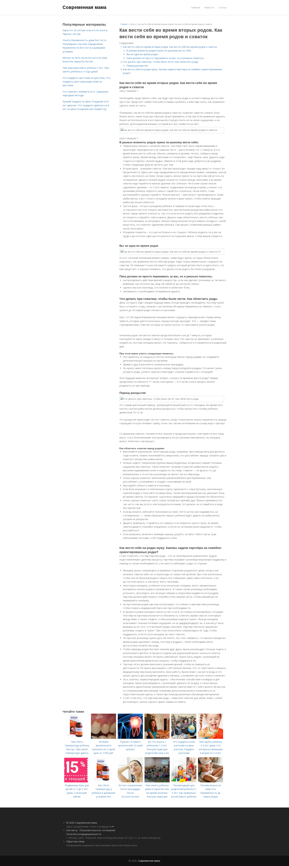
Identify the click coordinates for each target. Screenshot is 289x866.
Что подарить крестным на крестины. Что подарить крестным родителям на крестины (86, 81)
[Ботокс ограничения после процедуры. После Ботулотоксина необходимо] (130, 781)
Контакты (71, 830)
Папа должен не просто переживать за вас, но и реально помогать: (165, 58)
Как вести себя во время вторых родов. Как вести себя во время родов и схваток (170, 46)
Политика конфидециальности (83, 834)
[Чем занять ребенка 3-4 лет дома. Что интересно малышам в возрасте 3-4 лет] (210, 737)
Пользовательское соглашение (97, 830)
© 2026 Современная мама (81, 822)
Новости (209, 7)
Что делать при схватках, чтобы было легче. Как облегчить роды (160, 61)
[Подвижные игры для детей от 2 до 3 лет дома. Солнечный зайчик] (76, 781)
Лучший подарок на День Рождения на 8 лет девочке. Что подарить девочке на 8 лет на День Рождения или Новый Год (86, 105)
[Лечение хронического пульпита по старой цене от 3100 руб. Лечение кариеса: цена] (103, 737)
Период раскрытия (137, 65)
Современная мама (84, 7)
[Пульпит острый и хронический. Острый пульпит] (130, 737)
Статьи (222, 7)
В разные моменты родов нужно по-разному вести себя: (158, 50)
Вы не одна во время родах (142, 54)
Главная (195, 7)
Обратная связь (75, 841)
